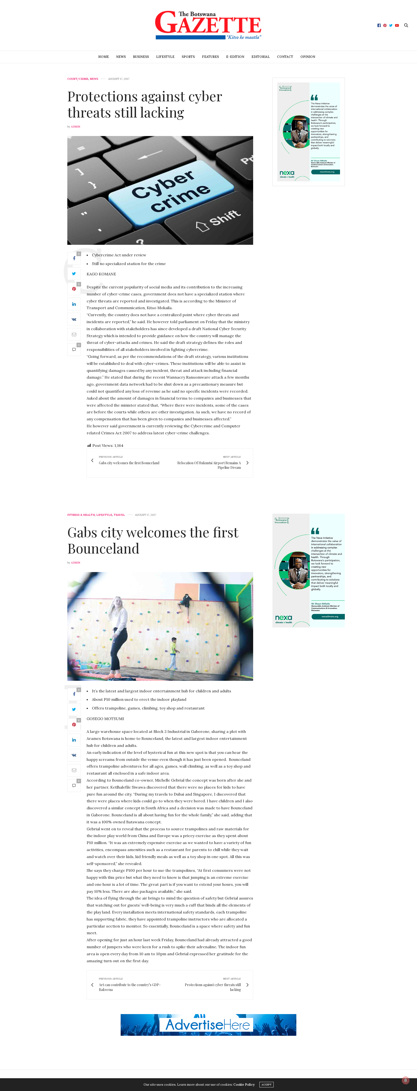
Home (103, 57)
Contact (285, 57)
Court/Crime (77, 79)
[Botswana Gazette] (208, 25)
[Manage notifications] (406, 1080)
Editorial (260, 57)
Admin (75, 126)
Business (141, 57)
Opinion (307, 57)
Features (210, 57)
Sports (188, 57)
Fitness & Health (81, 515)
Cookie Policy (244, 1085)
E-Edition (235, 57)
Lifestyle (165, 57)
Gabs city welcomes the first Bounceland (152, 540)
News (121, 57)
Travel (119, 515)
